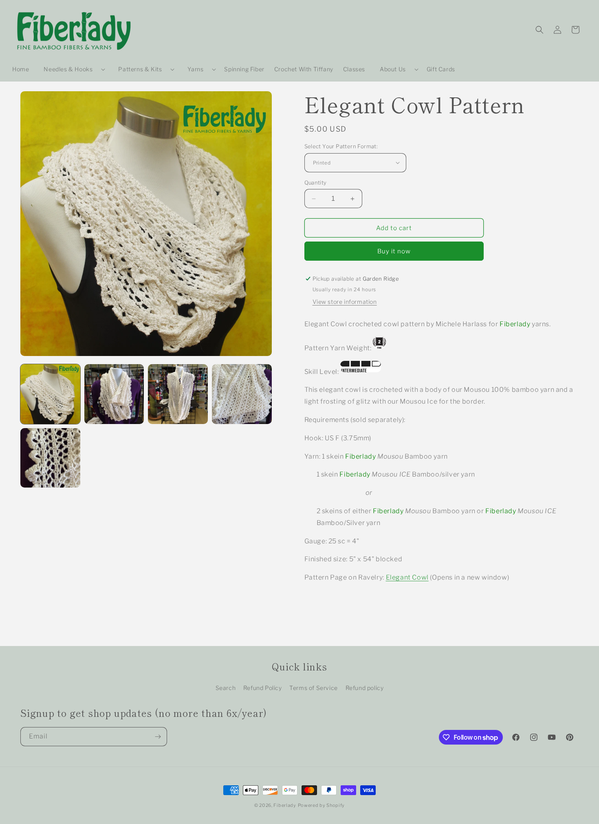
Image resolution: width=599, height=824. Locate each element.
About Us (393, 69)
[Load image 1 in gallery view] (50, 394)
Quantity (315, 182)
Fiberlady (284, 805)
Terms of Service (313, 687)
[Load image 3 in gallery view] (178, 394)
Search (226, 687)
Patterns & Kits (140, 69)
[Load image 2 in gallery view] (114, 394)
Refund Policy (262, 687)
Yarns (195, 69)
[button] (71, 69)
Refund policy (365, 687)
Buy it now (394, 251)
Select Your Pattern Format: (341, 146)
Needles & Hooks (68, 69)
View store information (345, 301)
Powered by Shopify (321, 805)
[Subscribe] (158, 736)
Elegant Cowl (407, 577)
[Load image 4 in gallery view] (242, 394)
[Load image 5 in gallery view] (50, 458)
